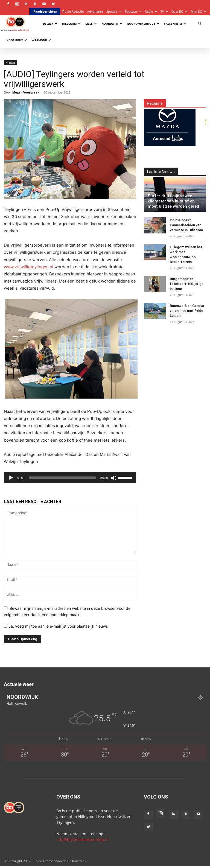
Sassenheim (173, 24)
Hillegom (69, 24)
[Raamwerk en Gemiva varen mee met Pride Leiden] (155, 311)
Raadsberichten (45, 11)
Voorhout (15, 40)
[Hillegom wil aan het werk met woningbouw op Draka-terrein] (155, 252)
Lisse (89, 24)
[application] (70, 477)
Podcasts (131, 11)
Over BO (177, 11)
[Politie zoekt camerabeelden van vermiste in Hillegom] (155, 225)
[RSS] (26, 4)
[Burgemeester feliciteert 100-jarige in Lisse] (155, 284)
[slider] (125, 477)
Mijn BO (196, 11)
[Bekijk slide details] (159, 124)
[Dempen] (113, 478)
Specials (112, 11)
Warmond (39, 40)
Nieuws (10, 62)
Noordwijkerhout (141, 24)
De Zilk (48, 24)
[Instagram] (17, 4)
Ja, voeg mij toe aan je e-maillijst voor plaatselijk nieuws (57, 626)
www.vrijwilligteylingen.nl (28, 266)
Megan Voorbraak (25, 92)
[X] (35, 4)
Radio (149, 11)
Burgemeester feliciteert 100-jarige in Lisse (186, 284)
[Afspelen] (11, 478)
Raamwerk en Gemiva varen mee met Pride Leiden (187, 311)
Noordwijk (109, 24)
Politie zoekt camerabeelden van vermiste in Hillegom (186, 225)
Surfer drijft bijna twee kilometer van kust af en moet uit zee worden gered (173, 201)
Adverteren (95, 11)
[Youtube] (44, 4)
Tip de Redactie (73, 11)
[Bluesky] (53, 4)
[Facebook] (8, 4)
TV (162, 11)
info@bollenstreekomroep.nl (82, 839)
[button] (199, 23)
